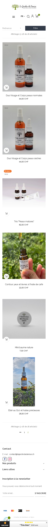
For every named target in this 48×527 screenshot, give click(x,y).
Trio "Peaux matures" (24, 221)
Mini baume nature (24, 347)
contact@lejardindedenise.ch (21, 454)
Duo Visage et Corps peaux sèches (24, 158)
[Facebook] (4, 459)
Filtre (35, 28)
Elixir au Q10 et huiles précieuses (24, 410)
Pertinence (12, 28)
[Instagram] (9, 459)
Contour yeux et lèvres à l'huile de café (24, 284)
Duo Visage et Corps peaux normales (24, 95)
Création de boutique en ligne (24, 517)
